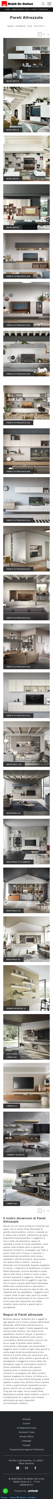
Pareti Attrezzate (40, 9)
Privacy (4, 1497)
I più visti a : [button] (40, 26)
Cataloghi (26, 1441)
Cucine (26, 1423)
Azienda (27, 1419)
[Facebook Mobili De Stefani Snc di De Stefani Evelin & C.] (35, 1467)
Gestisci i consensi (27, 1497)
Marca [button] (10, 26)
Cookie (13, 1497)
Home (7, 9)
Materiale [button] (20, 26)
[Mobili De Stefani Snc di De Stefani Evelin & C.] (17, 3)
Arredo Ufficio (26, 1436)
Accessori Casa (26, 1432)
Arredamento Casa (20, 9)
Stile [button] (29, 26)
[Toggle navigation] (49, 3)
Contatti (26, 1445)
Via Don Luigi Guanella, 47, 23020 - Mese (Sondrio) (26, 1462)
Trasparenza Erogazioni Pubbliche (26, 1449)
